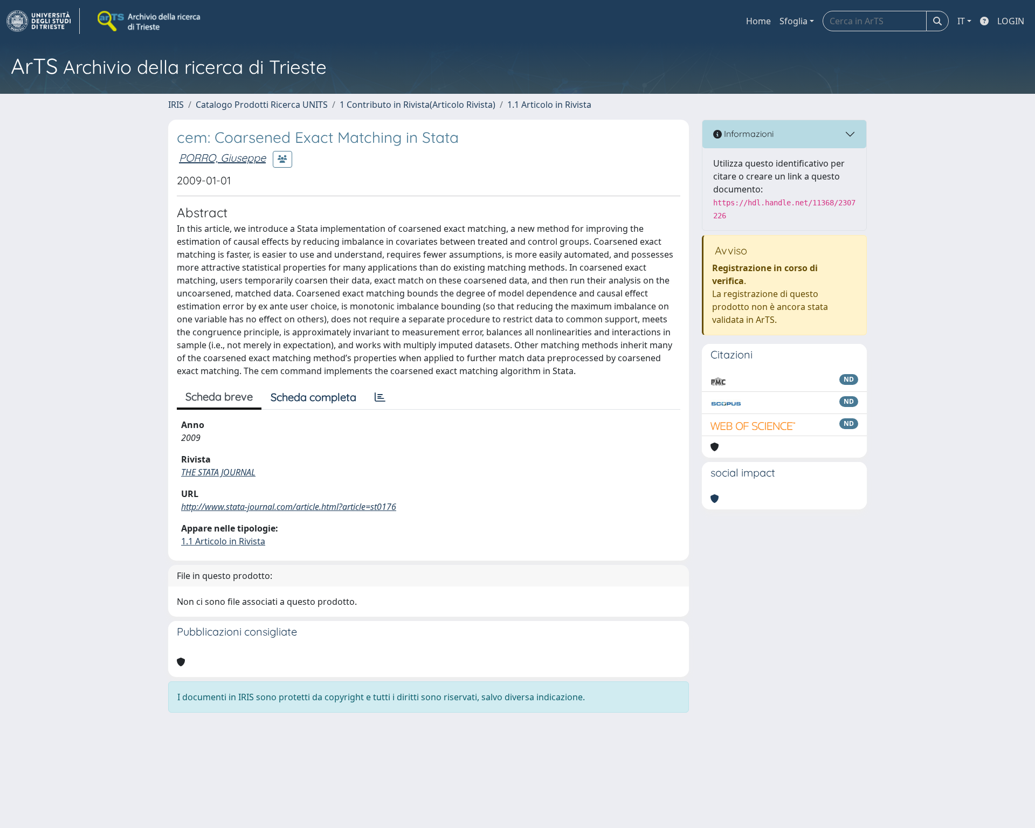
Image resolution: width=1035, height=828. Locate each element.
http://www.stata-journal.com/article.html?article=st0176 (288, 507)
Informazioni (748, 133)
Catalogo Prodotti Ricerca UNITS (262, 105)
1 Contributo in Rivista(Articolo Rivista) (417, 105)
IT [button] (961, 21)
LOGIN (1010, 21)
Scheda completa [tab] (313, 397)
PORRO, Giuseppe (222, 157)
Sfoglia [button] (793, 21)
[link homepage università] (149, 21)
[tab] (380, 397)
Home (758, 21)
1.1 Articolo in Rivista (549, 105)
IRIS (176, 105)
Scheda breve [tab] (219, 396)
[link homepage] (43, 21)
